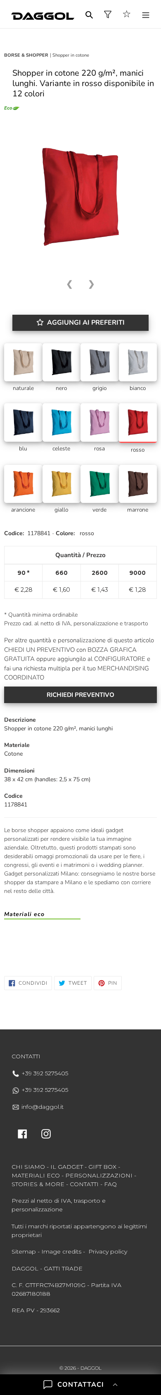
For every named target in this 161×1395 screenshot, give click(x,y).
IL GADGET (66, 1166)
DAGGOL (91, 1368)
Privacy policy (107, 1251)
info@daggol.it (42, 1106)
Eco (8, 108)
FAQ (110, 1184)
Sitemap (24, 1251)
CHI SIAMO (28, 1166)
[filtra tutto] (107, 14)
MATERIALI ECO (36, 1175)
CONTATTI (84, 1184)
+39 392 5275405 (44, 1073)
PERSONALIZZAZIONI (99, 1175)
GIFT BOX (102, 1166)
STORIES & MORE (38, 1184)
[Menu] (145, 14)
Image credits (61, 1251)
